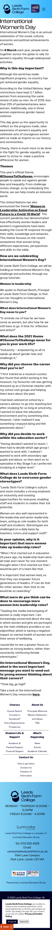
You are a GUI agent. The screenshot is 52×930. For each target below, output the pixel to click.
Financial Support (14, 751)
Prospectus (14, 726)
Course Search (14, 711)
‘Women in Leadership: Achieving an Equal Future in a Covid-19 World (23, 210)
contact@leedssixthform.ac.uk (27, 851)
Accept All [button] (12, 922)
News (37, 743)
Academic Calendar (37, 751)
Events (37, 747)
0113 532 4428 (30, 843)
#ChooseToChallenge (16, 176)
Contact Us (26, 767)
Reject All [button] (24, 922)
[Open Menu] (44, 9)
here (36, 694)
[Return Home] (16, 9)
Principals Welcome (37, 711)
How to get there (26, 763)
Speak (6, 927)
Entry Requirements (15, 722)
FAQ (37, 722)
